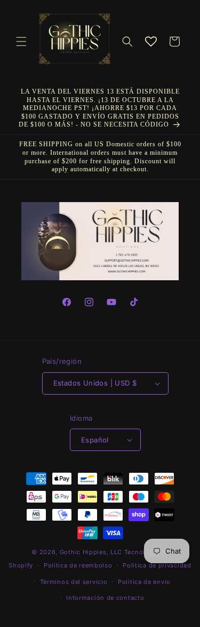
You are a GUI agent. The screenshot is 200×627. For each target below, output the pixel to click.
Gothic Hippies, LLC (91, 552)
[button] (21, 41)
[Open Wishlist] (151, 41)
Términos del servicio (74, 582)
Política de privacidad (157, 565)
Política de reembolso (78, 565)
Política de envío (144, 582)
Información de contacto (105, 597)
